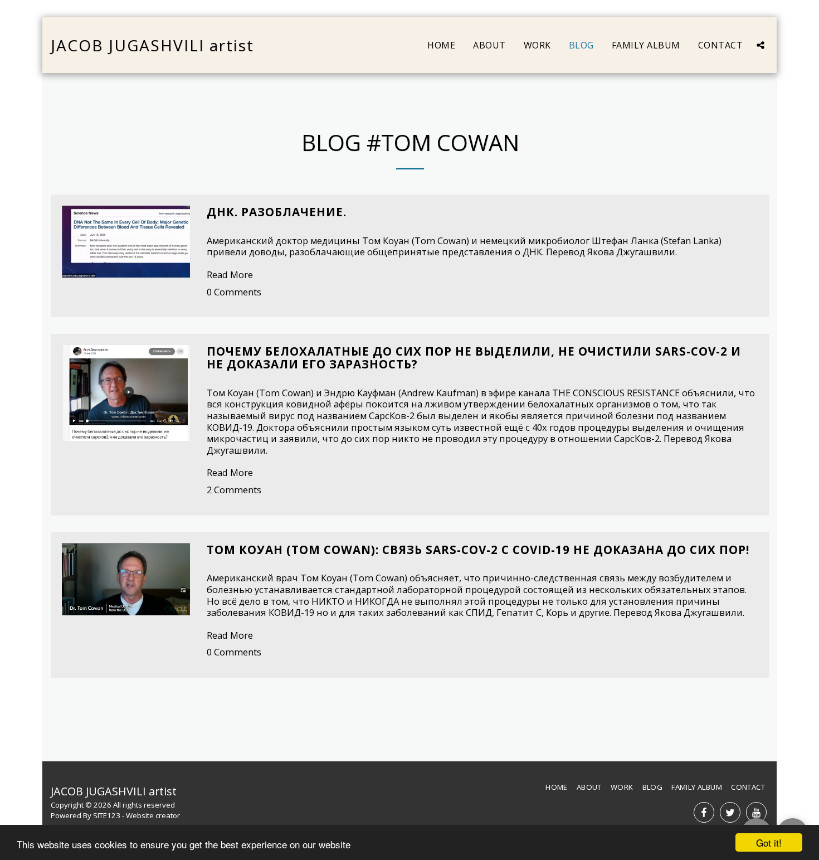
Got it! (769, 842)
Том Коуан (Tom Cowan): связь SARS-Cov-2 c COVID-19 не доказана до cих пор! (478, 549)
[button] (760, 45)
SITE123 (106, 815)
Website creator (153, 815)
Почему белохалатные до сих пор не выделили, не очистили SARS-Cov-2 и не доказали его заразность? (474, 357)
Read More (230, 274)
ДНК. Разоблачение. (277, 212)
